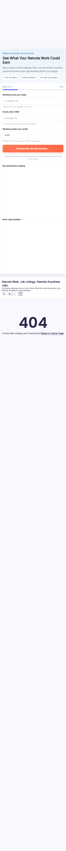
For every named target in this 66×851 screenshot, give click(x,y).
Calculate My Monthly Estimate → (33, 148)
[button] (4, 293)
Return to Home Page (52, 333)
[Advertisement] (33, 24)
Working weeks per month (15, 129)
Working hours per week (14, 94)
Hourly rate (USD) (11, 112)
